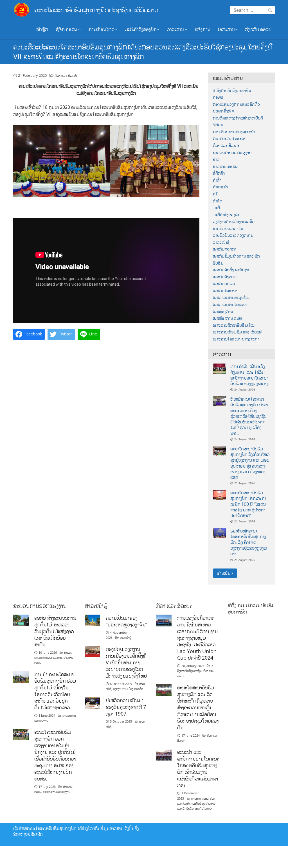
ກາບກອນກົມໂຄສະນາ (229, 138)
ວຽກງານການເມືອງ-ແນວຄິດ (234, 221)
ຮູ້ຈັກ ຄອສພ (67, 29)
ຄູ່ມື (215, 194)
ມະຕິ (216, 208)
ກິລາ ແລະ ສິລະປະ (66, 75)
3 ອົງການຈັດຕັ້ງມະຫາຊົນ (232, 90)
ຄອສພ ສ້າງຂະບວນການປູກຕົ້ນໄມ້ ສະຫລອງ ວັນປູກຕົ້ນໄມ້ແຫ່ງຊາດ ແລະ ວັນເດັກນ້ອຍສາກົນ (55, 631)
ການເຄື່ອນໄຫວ (101, 29)
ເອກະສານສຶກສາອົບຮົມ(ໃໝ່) (234, 325)
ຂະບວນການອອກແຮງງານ (232, 152)
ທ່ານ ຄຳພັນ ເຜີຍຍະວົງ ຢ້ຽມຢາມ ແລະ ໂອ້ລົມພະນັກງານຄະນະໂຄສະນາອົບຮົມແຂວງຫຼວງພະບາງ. (249, 375)
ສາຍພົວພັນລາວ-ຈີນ (228, 228)
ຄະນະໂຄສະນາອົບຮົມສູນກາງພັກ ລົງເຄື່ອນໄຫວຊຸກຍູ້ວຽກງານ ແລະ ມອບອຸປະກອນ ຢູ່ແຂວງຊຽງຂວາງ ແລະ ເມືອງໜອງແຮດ (249, 463)
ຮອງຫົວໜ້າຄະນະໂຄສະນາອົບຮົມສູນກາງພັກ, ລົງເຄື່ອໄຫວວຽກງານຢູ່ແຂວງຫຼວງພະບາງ (249, 542)
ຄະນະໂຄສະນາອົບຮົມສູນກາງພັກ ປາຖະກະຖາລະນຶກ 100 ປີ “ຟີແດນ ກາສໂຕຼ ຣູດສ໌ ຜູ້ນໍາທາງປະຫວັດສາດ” (248, 503)
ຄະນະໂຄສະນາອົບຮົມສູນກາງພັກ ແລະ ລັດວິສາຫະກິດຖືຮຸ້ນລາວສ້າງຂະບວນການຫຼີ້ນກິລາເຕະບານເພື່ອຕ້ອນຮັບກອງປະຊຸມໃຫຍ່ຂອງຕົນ (198, 707)
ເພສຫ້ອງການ (223, 311)
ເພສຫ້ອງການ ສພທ (227, 318)
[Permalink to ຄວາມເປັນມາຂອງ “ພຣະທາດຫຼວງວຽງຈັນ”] (92, 620)
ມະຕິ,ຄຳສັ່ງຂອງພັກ (141, 29)
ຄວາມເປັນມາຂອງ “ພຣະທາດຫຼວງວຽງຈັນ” (126, 621)
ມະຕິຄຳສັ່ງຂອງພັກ (226, 215)
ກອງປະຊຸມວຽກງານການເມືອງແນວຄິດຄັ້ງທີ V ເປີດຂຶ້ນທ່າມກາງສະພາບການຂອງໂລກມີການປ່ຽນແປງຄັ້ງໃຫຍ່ (126, 662)
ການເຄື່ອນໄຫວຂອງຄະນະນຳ (234, 132)
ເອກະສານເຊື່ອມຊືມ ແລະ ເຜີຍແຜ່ (237, 332)
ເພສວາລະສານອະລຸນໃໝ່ (231, 297)
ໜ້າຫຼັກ (41, 29)
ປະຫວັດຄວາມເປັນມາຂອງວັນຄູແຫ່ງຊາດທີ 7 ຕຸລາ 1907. (126, 707)
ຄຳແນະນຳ (220, 187)
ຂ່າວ (216, 159)
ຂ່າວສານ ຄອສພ (225, 166)
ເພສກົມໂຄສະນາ (225, 291)
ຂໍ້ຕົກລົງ (219, 173)
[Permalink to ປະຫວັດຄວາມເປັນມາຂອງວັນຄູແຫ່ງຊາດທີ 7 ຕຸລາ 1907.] (92, 702)
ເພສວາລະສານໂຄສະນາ (230, 304)
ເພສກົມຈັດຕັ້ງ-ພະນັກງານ (231, 270)
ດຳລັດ (217, 201)
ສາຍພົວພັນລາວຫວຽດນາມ (233, 235)
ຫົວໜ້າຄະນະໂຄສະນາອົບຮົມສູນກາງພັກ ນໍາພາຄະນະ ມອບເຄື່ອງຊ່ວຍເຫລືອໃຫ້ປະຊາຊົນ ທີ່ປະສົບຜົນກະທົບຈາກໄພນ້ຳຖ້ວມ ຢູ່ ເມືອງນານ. (249, 416)
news (218, 97)
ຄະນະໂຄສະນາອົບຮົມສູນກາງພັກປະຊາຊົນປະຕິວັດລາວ (96, 9)
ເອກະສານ (226, 29)
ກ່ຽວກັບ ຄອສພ (258, 29)
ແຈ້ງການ (202, 29)
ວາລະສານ (176, 29)
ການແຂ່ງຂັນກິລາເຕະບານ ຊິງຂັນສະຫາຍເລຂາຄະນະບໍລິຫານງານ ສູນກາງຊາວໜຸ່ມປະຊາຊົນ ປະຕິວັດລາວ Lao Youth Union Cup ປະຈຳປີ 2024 (197, 637)
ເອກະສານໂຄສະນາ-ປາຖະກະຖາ (236, 339)
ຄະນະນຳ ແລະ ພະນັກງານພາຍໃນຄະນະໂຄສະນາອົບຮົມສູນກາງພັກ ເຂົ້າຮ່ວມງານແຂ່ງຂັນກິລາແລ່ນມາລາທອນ (198, 768)
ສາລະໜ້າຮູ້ (221, 242)
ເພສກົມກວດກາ (224, 249)
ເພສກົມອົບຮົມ (224, 283)
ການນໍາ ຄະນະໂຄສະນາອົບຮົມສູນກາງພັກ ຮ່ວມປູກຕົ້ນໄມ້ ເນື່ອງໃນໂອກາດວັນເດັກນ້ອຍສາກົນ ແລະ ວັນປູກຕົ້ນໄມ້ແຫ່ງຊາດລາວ (55, 691)
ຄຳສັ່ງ (217, 180)
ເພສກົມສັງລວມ (225, 277)
